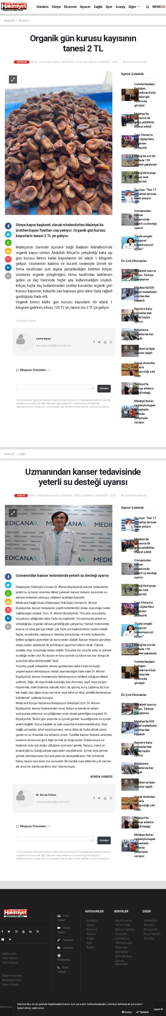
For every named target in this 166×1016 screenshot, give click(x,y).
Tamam (144, 1012)
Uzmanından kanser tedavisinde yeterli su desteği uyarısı (145, 219)
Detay (128, 1012)
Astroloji (149, 938)
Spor (109, 7)
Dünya (56, 7)
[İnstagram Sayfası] (18, 931)
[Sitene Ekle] (11, 939)
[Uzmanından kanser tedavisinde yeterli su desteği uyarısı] (58, 535)
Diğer (133, 7)
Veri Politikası (10, 962)
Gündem (42, 7)
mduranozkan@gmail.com (52, 801)
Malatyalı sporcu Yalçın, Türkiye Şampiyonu (145, 275)
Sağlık (98, 7)
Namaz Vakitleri (125, 929)
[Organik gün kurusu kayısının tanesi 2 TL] (58, 142)
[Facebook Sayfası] (3, 931)
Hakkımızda (9, 953)
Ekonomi (70, 7)
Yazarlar (67, 940)
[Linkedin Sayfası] (32, 931)
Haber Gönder (10, 984)
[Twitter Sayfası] (11, 931)
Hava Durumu (123, 920)
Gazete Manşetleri (121, 962)
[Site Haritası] (4, 939)
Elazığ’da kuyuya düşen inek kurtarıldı (145, 177)
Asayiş (120, 7)
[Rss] (39, 931)
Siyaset (85, 7)
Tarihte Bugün (124, 942)
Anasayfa (9, 20)
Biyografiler (151, 929)
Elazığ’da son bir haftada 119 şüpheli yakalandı (145, 160)
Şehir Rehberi (123, 956)
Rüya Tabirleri (152, 934)
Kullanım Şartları (12, 975)
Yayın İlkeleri (9, 958)
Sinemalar (121, 947)
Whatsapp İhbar (12, 980)
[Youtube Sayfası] (25, 931)
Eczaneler (121, 934)
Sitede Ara (150, 920)
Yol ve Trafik (123, 925)
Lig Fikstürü (122, 938)
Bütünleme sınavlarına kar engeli (143, 334)
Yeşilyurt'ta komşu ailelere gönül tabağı (143, 388)
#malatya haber (26, 320)
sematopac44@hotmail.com (54, 345)
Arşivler (68, 947)
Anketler (149, 925)
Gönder (104, 388)
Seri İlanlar (121, 951)
